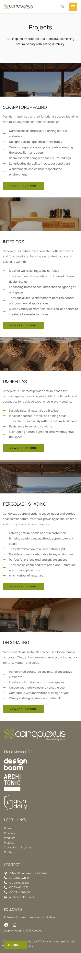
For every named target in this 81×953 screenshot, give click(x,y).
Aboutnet (37, 930)
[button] (63, 6)
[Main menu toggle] (73, 7)
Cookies (15, 945)
